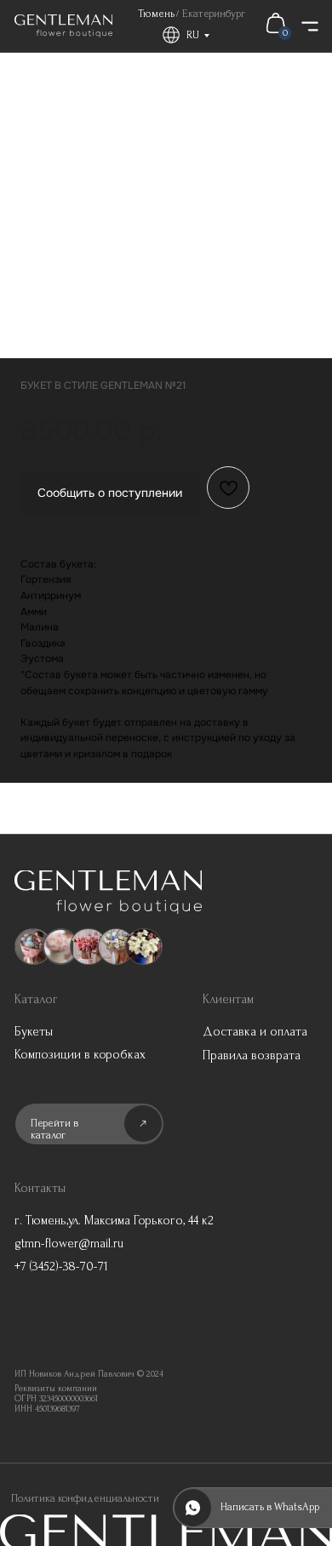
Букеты (33, 1031)
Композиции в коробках (80, 1054)
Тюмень (156, 14)
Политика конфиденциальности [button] (85, 1498)
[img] (63, 25)
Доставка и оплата (255, 1031)
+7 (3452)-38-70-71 (61, 1266)
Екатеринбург (213, 14)
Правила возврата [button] (252, 1055)
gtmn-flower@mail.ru (68, 1243)
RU (192, 35)
